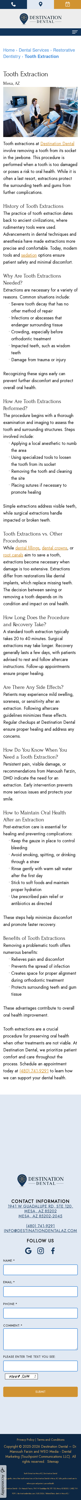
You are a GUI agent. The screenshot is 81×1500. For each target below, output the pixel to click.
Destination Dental (57, 144)
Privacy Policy (25, 1439)
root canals (13, 555)
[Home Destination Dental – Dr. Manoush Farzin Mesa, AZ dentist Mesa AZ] (40, 19)
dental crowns (54, 548)
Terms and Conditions (50, 1439)
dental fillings (27, 548)
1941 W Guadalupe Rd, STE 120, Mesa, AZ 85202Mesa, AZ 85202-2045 (40, 1211)
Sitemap (53, 1461)
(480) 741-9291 (34, 1071)
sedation (29, 255)
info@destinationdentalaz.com (40, 1231)
